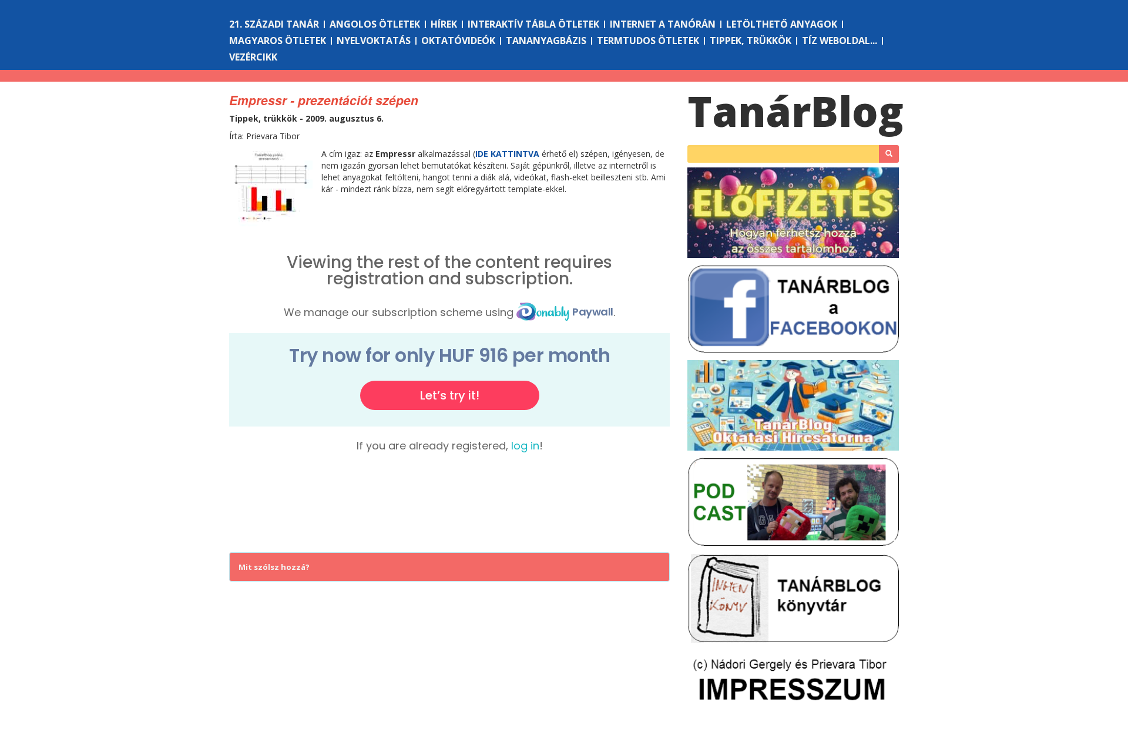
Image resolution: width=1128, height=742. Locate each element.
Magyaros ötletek (277, 40)
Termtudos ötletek (648, 40)
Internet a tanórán (663, 24)
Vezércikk (253, 57)
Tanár (795, 111)
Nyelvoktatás (374, 40)
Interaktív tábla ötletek (533, 24)
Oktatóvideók (458, 40)
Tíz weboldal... (839, 40)
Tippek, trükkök (750, 40)
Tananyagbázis (546, 40)
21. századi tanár (274, 24)
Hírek (444, 24)
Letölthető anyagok (781, 24)
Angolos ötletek (375, 24)
